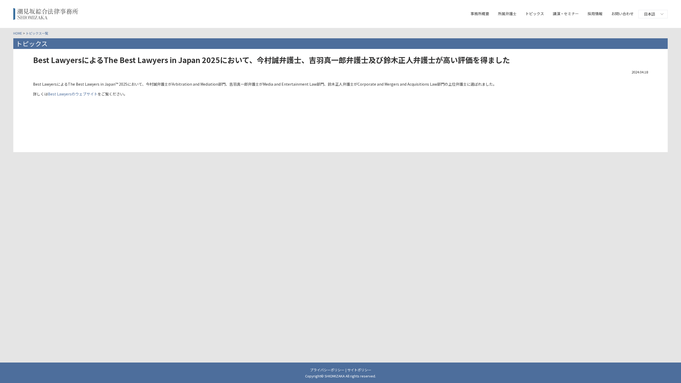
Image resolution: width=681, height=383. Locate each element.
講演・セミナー (566, 13)
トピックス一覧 (37, 33)
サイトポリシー (359, 369)
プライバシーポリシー (327, 369)
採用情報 (595, 13)
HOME (17, 33)
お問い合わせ (622, 13)
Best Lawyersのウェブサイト (73, 94)
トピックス (534, 13)
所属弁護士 (507, 13)
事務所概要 (480, 13)
